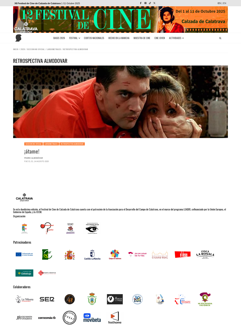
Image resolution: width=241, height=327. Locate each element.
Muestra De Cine (142, 38)
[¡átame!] (120, 101)
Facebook (142, 3)
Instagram (147, 3)
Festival (73, 38)
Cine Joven (159, 38)
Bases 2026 (59, 38)
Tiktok (152, 3)
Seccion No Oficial (33, 144)
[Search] (220, 38)
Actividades (175, 38)
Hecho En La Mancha (118, 38)
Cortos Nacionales (94, 38)
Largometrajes (51, 144)
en (224, 3)
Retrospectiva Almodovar (72, 144)
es (219, 3)
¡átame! (31, 151)
